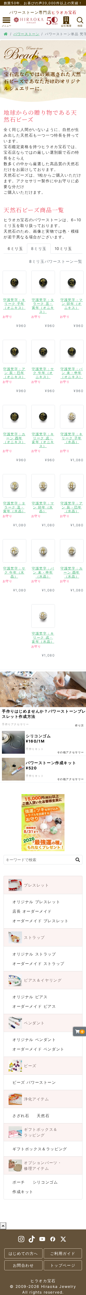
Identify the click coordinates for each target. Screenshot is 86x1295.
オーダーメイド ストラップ (38, 963)
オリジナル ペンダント (34, 1039)
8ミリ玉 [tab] (38, 248)
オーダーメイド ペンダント (38, 1049)
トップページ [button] (62, 1265)
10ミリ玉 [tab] (63, 248)
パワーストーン (26, 34)
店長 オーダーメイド (32, 911)
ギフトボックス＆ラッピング (39, 1148)
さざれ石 (20, 1115)
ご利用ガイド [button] (62, 1253)
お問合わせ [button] (23, 1265)
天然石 (43, 1115)
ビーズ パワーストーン (34, 1082)
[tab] (14, 293)
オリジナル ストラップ (34, 954)
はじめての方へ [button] (23, 1253)
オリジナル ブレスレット (36, 901)
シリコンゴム (45, 1182)
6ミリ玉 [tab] (15, 248)
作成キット (22, 1191)
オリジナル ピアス (30, 996)
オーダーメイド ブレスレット (40, 920)
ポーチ (18, 1182)
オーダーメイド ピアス (34, 1006)
